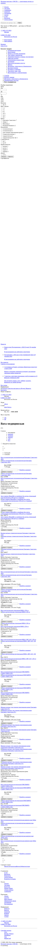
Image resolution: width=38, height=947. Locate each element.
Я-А (9, 440)
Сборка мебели (8, 890)
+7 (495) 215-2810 (6, 394)
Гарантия (7, 912)
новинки (10, 434)
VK (5, 417)
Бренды (6, 910)
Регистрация (8, 39)
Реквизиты (7, 876)
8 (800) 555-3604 (6, 398)
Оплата (6, 7)
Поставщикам (8, 904)
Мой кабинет (8, 41)
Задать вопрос (8, 19)
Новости (3, 344)
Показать (3, 156)
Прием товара (8, 888)
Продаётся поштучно (9, 443)
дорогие (10, 437)
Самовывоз (7, 10)
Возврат (6, 913)
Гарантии (7, 11)
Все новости (4, 362)
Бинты (18, 866)
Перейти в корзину (25, 470)
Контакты (7, 18)
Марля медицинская (10, 866)
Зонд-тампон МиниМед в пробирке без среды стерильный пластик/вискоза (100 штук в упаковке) (18, 517)
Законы (6, 915)
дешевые (10, 435)
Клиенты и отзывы (10, 879)
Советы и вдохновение (8, 364)
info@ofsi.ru (7, 407)
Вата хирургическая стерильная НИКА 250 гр (15, 626)
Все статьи (4, 385)
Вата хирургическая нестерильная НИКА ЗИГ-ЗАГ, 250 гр (18, 659)
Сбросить (10, 156)
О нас (6, 16)
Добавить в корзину (6, 471)
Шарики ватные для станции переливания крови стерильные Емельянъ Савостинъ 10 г (15, 767)
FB (5, 419)
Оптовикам (7, 13)
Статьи (6, 916)
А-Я (9, 439)
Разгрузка (7, 886)
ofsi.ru (6, 404)
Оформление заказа (10, 901)
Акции (6, 15)
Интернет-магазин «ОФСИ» (9, 944)
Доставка (7, 8)
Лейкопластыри (25, 866)
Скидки (6, 897)
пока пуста (4, 45)
